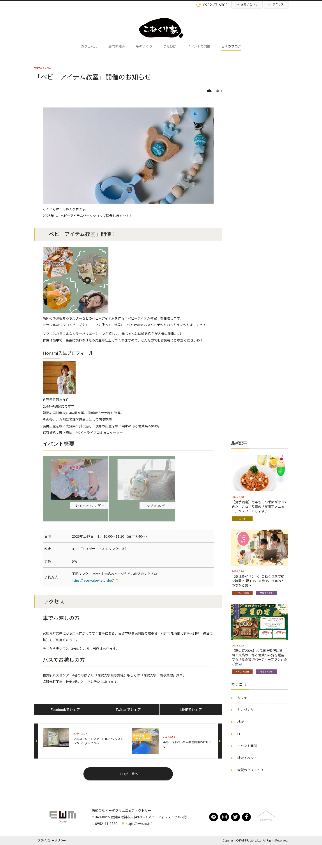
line (213, 817)
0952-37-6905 (215, 4)
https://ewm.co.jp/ (139, 824)
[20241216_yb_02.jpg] (75, 310)
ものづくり (245, 710)
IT (239, 734)
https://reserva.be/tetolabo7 (93, 580)
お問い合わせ (249, 4)
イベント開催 (242, 593)
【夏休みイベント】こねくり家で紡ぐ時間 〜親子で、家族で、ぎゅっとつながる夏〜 (258, 580)
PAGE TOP (266, 820)
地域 (240, 722)
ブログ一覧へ (128, 774)
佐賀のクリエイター (252, 770)
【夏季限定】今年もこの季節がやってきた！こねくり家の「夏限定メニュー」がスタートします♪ (259, 506)
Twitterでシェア (128, 709)
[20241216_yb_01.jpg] (75, 518)
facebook (246, 817)
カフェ (242, 518)
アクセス (278, 4)
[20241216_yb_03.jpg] (142, 518)
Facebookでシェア (65, 709)
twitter (235, 817)
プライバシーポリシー (51, 840)
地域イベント (266, 593)
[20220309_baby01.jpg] (59, 391)
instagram (224, 817)
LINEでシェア (191, 709)
